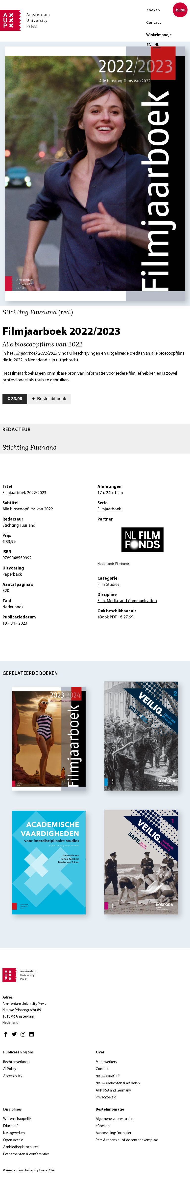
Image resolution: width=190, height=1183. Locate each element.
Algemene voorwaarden (114, 1119)
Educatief (10, 1126)
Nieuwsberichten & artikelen (118, 1083)
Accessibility (12, 1076)
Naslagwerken (14, 1133)
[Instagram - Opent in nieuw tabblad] (24, 1036)
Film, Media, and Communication (127, 601)
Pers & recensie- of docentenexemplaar (127, 1140)
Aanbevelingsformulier (113, 1133)
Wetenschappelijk (17, 1119)
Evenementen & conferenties (26, 1154)
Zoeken (153, 10)
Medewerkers (106, 1062)
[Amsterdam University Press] (24, 21)
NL (156, 45)
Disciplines (12, 1110)
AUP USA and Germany (113, 1090)
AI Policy (9, 1069)
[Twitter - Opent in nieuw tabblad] (15, 1036)
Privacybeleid (106, 1097)
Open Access (13, 1140)
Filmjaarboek (109, 509)
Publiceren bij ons (18, 1052)
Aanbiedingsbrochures (20, 1147)
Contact (153, 23)
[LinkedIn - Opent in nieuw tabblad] (32, 1036)
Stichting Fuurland (29, 447)
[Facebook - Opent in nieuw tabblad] (6, 1036)
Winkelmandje (159, 35)
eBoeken (103, 1126)
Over (100, 1052)
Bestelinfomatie (110, 1110)
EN (149, 45)
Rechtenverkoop (16, 1062)
